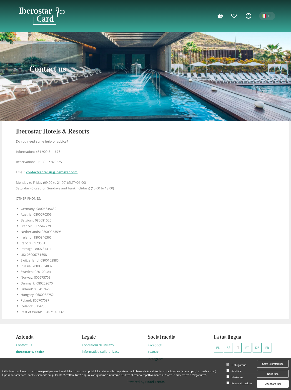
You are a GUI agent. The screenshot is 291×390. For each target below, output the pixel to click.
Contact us (24, 345)
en (218, 347)
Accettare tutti (273, 383)
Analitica (236, 371)
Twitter (153, 352)
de (257, 347)
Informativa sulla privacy (100, 351)
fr (267, 347)
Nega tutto (272, 373)
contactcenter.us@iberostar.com (52, 172)
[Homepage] (42, 16)
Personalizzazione (241, 383)
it (237, 347)
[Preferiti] (236, 16)
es (228, 347)
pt (247, 347)
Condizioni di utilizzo (98, 345)
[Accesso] (250, 16)
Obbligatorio (238, 365)
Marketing (237, 377)
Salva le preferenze (272, 363)
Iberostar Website (30, 352)
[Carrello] (222, 16)
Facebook (155, 345)
